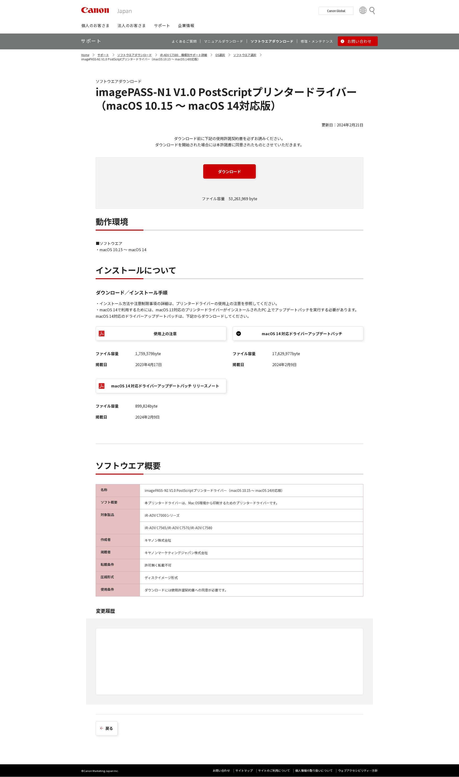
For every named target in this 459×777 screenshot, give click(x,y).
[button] (95, 25)
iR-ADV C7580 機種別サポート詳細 (183, 55)
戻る (109, 728)
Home (85, 55)
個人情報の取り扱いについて (314, 770)
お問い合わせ (221, 770)
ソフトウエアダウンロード (134, 55)
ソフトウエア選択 (244, 55)
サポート (103, 55)
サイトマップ (244, 770)
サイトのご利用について (274, 770)
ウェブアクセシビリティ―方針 (358, 770)
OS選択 (220, 55)
